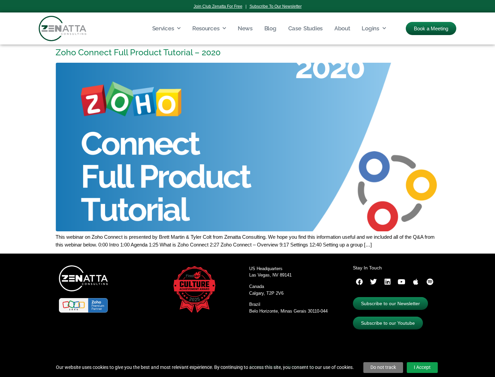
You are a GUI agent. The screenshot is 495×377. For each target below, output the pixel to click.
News (245, 28)
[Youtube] (401, 282)
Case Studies (305, 28)
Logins (370, 28)
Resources (205, 28)
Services (163, 28)
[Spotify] (430, 282)
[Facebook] (359, 282)
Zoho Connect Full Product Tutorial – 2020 (138, 52)
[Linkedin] (387, 282)
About (342, 28)
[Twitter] (373, 282)
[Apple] (416, 282)
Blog (270, 28)
